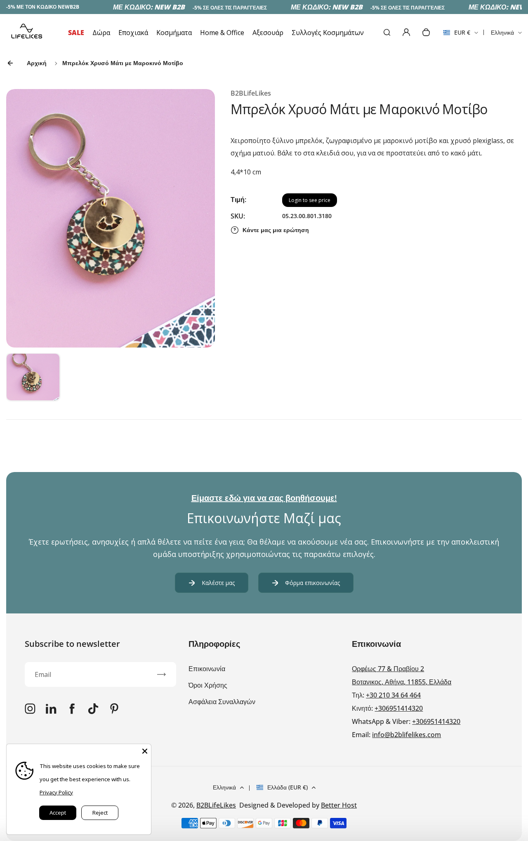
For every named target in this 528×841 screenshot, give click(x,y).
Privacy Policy (56, 792)
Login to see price (309, 200)
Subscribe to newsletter (72, 643)
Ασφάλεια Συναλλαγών (222, 701)
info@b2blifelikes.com (406, 734)
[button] (33, 380)
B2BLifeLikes (216, 805)
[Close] (145, 750)
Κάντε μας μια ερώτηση (276, 230)
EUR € (456, 35)
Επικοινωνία (207, 668)
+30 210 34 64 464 (393, 695)
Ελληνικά (502, 32)
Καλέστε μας (218, 583)
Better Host (339, 805)
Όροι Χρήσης (208, 685)
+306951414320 (399, 708)
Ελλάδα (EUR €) (287, 787)
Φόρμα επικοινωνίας (312, 583)
